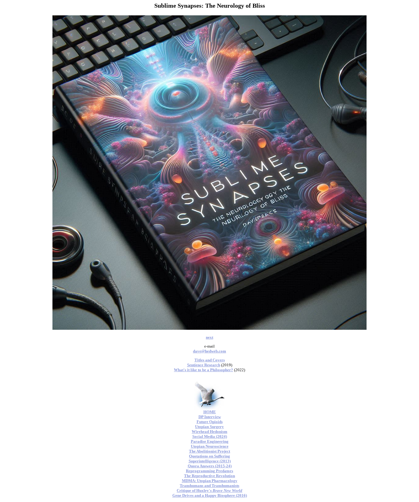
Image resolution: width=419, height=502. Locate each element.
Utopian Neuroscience (210, 446)
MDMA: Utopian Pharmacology (209, 480)
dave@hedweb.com (209, 351)
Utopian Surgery (209, 426)
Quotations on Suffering (209, 456)
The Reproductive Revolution (209, 475)
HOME (209, 412)
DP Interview (209, 416)
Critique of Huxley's (209, 490)
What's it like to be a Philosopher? (203, 370)
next (209, 337)
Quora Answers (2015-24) (210, 466)
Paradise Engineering (210, 441)
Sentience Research (203, 365)
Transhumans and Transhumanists (209, 485)
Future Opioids (210, 421)
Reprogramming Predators (209, 471)
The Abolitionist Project (209, 451)
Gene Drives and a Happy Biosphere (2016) (209, 495)
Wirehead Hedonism (209, 431)
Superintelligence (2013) (210, 461)
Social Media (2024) (209, 436)
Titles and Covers (209, 360)
